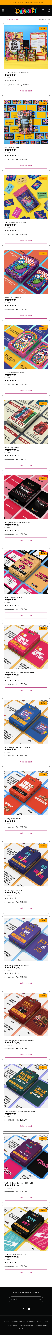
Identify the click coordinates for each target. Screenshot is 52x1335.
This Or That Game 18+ (14, 373)
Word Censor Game (13, 597)
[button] (3, 10)
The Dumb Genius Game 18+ (17, 73)
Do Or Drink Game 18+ (14, 890)
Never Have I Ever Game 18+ (17, 965)
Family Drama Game (14, 819)
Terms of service (26, 1325)
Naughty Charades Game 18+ (18, 523)
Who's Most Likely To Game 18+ (18, 747)
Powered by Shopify (27, 1321)
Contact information (27, 1329)
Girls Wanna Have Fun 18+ (16, 223)
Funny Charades (12, 148)
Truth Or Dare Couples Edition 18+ (19, 1183)
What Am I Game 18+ (13, 298)
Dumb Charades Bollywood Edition (20, 1040)
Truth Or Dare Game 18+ (15, 1255)
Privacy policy (12, 1325)
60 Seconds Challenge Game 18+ (19, 673)
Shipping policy (41, 1325)
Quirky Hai (15, 1321)
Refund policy (42, 1321)
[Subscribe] (40, 1299)
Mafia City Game (12, 448)
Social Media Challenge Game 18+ (20, 1112)
